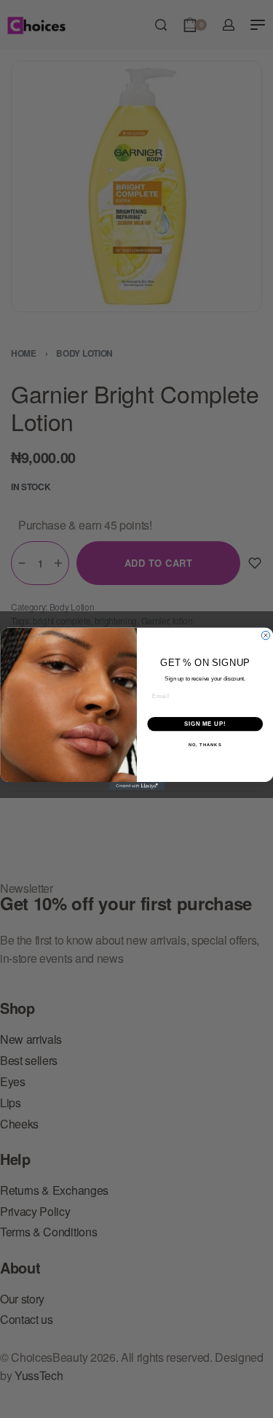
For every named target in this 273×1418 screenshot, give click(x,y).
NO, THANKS (204, 745)
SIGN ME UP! (204, 724)
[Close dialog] (265, 635)
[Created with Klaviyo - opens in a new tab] (136, 786)
